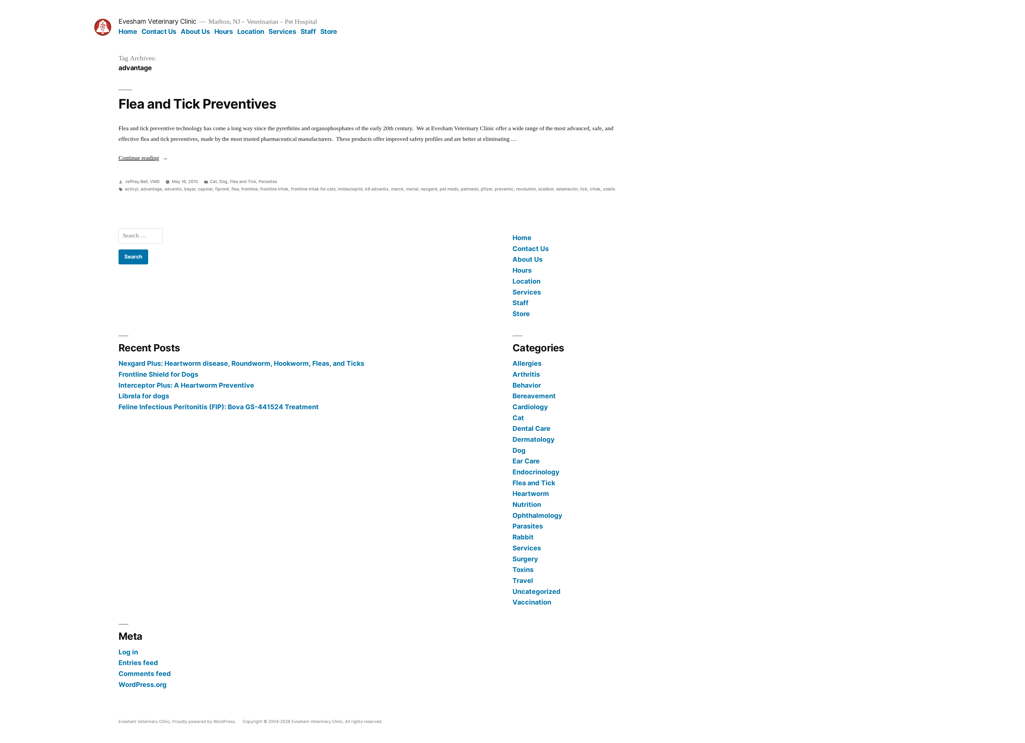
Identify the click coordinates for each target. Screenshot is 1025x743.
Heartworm (530, 494)
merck (397, 189)
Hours (223, 31)
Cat (213, 181)
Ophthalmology (537, 515)
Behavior (526, 385)
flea (235, 189)
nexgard (429, 189)
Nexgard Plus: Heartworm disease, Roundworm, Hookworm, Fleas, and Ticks (241, 363)
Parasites (268, 181)
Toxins (523, 570)
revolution (526, 189)
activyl (131, 189)
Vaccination (531, 602)
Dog (223, 181)
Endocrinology (535, 472)
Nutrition (526, 504)
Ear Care (526, 461)
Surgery (525, 559)
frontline (249, 189)
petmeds (469, 189)
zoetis (609, 189)
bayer (189, 189)
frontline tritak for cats (313, 189)
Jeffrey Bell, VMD (142, 181)
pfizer (486, 189)
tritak (595, 189)
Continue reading (143, 158)
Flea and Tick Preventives (197, 104)
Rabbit (523, 537)
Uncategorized (536, 591)
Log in (128, 652)
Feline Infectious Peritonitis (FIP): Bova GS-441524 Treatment (219, 407)
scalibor (546, 189)
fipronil (222, 189)
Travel (522, 581)
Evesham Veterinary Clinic (157, 21)
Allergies (527, 363)
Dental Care (531, 428)
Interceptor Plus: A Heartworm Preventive (186, 385)
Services (282, 31)
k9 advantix (377, 189)
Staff (308, 31)
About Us (195, 31)
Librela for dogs (144, 396)
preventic (504, 189)
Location (250, 31)
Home (128, 31)
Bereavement (534, 396)
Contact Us (158, 31)
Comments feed (145, 674)
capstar (205, 189)
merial (412, 189)
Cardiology (530, 407)
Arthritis (526, 374)
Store (328, 31)
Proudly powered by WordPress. (204, 721)
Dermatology (533, 439)
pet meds (449, 189)
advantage (151, 189)
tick (584, 189)
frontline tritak (274, 189)
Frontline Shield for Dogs (158, 374)
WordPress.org (143, 685)
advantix (173, 189)
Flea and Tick (243, 181)
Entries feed (138, 663)
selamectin (567, 189)
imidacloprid (350, 189)
